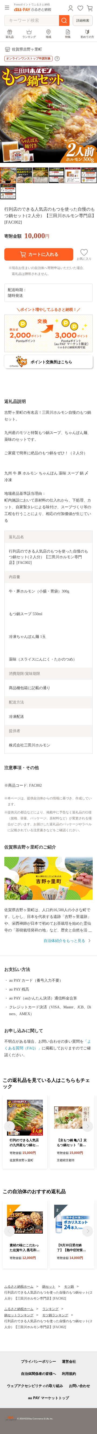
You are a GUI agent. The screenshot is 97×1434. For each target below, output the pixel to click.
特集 (68, 36)
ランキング (29, 36)
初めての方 (87, 36)
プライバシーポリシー (38, 1361)
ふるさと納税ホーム (18, 1286)
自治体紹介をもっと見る (64, 941)
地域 (48, 36)
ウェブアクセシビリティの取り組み (35, 1386)
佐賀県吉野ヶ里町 (27, 49)
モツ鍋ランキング (55, 1315)
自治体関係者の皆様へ (38, 1374)
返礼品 (10, 36)
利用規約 (69, 1374)
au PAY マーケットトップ (48, 1398)
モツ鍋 (69, 1286)
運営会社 (69, 1361)
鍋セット (48, 1286)
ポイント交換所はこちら (51, 362)
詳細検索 (82, 20)
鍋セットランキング (18, 1315)
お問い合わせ (79, 1386)
